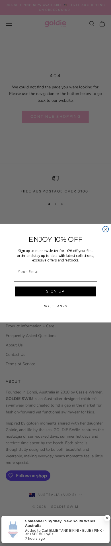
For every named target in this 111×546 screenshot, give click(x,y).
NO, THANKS (55, 306)
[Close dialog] (106, 229)
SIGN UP (55, 291)
